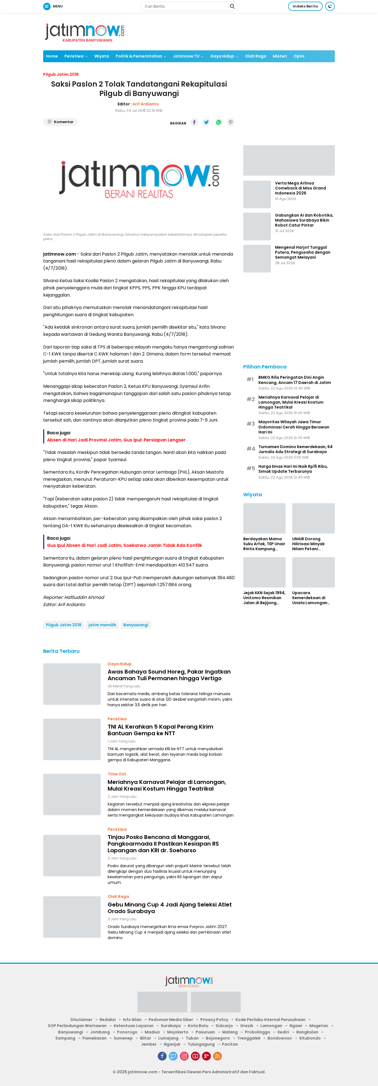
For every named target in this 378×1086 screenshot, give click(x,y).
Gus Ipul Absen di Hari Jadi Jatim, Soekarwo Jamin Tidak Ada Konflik (124, 545)
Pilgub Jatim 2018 (63, 625)
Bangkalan (307, 1032)
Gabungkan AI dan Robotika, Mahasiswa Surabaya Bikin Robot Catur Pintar (304, 220)
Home (52, 56)
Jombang (100, 1032)
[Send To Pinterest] (231, 122)
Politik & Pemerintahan (139, 56)
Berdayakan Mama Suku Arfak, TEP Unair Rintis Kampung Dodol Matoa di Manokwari (264, 544)
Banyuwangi (135, 625)
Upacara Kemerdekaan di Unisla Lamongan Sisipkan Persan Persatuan (309, 598)
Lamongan (271, 1025)
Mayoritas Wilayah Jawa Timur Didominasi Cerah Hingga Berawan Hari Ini (293, 427)
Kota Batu (198, 1025)
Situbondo (310, 1038)
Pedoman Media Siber (171, 1019)
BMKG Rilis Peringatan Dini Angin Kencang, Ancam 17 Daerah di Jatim (294, 380)
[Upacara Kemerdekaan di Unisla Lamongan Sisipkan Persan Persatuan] (313, 572)
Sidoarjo (224, 1025)
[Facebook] (162, 1056)
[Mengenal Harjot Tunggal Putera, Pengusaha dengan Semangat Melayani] (257, 258)
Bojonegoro (218, 1038)
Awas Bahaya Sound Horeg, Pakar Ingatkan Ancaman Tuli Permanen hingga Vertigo (169, 675)
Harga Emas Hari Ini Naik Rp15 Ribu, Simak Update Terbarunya (293, 469)
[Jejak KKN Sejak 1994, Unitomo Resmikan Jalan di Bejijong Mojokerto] (264, 572)
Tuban (192, 1038)
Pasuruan (205, 1032)
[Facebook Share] (194, 122)
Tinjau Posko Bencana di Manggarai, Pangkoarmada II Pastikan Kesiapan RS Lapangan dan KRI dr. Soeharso (163, 844)
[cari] (232, 7)
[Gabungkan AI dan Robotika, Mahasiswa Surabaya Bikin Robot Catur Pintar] (257, 226)
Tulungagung (201, 1044)
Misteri (280, 56)
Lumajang (168, 1038)
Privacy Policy (214, 1019)
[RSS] (217, 1056)
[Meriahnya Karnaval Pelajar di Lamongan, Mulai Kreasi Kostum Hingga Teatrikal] (72, 794)
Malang (230, 1032)
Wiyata (101, 56)
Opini (299, 56)
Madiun (152, 1032)
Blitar (145, 1038)
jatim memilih (102, 625)
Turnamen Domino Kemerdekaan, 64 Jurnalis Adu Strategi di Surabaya (295, 449)
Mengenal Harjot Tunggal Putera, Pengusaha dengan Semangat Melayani (302, 252)
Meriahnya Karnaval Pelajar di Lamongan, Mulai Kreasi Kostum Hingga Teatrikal (167, 785)
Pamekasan (94, 1038)
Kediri (283, 1032)
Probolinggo (257, 1032)
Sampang (65, 1038)
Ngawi (295, 1025)
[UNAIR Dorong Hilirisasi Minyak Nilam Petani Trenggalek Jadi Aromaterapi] (313, 518)
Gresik (246, 1025)
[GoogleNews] (206, 1056)
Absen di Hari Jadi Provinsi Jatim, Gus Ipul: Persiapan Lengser (116, 440)
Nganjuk (172, 1044)
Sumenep (123, 1038)
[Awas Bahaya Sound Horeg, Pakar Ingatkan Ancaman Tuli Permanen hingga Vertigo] (72, 684)
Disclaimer (81, 1019)
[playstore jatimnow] (162, 1004)
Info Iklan (132, 1019)
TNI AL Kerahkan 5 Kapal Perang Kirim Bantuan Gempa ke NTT (160, 730)
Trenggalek (248, 1038)
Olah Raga (255, 56)
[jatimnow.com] (84, 31)
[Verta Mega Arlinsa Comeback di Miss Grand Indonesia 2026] (257, 194)
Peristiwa (74, 56)
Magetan (318, 1025)
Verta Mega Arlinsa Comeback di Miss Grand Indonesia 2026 (300, 188)
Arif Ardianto (146, 104)
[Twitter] (173, 1056)
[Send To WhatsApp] (218, 122)
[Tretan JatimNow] (289, 160)
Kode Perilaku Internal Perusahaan (270, 1019)
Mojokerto (177, 1032)
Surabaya (171, 1025)
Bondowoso (280, 1038)
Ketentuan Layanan (134, 1025)
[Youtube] (195, 1056)
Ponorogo (127, 1032)
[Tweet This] (206, 122)
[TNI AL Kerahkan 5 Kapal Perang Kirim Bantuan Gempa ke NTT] (72, 739)
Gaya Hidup (222, 56)
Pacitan (230, 1044)
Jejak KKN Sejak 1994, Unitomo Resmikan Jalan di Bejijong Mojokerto (264, 598)
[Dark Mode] (330, 6)
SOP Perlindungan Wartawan (77, 1025)
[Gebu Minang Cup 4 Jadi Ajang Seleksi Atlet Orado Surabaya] (72, 917)
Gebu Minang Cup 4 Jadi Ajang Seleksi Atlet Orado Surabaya (170, 907)
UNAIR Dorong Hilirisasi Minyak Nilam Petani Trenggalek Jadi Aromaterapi (308, 544)
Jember (149, 1044)
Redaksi (108, 1019)
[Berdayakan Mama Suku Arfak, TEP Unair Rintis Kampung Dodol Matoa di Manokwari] (264, 518)
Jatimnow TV (186, 56)
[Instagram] (184, 1056)
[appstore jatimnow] (216, 1004)
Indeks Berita (305, 6)
